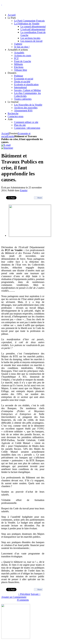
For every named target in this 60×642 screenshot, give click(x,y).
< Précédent (24, 594)
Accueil (5, 133)
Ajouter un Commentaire (13, 597)
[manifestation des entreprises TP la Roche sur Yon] (30, 235)
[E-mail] (6, 145)
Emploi (10, 136)
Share (39, 198)
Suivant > (35, 594)
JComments (23, 600)
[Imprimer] (7, 148)
